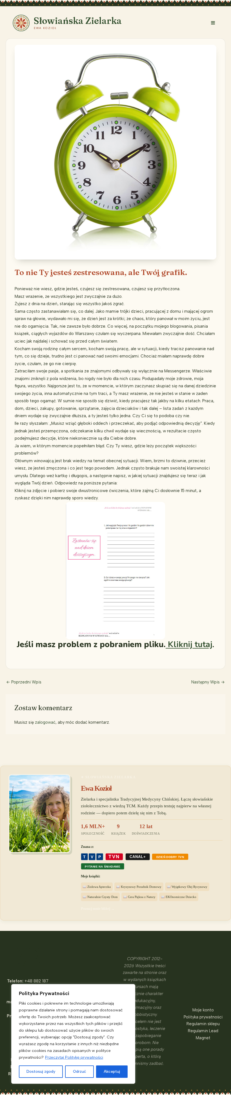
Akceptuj (112, 1071)
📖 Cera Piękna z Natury (139, 897)
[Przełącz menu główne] (213, 22)
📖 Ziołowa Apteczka (97, 886)
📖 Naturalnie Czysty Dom (100, 897)
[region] (73, 1034)
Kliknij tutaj (189, 644)
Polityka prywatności (203, 1017)
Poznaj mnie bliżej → (98, 908)
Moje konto (203, 1010)
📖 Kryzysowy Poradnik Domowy (138, 886)
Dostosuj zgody (40, 1071)
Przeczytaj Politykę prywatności (74, 1057)
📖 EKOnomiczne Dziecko (178, 897)
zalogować (45, 722)
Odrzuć (79, 1071)
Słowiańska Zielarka (78, 20)
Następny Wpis (208, 682)
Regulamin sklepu (203, 1023)
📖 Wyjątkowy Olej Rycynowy (187, 886)
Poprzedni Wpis (23, 682)
